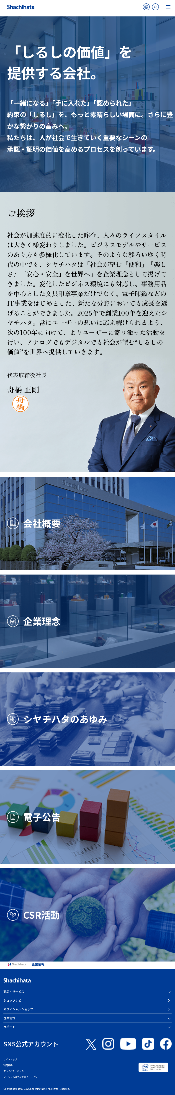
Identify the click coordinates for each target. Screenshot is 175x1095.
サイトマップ (10, 1059)
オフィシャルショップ (18, 1009)
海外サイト (146, 8)
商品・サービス (13, 991)
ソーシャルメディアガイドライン (20, 1077)
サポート (9, 1026)
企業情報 (38, 964)
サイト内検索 (155, 8)
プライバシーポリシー (14, 1071)
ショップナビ (12, 1000)
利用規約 (8, 1065)
